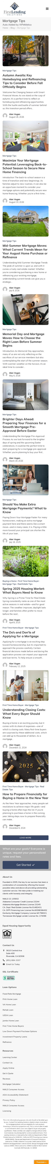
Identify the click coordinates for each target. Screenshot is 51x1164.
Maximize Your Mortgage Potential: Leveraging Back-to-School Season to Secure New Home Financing (25, 166)
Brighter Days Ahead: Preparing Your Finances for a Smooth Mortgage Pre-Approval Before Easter (24, 425)
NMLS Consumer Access (13, 1089)
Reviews (6, 1079)
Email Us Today (13, 964)
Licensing (7, 1111)
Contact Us (7, 1062)
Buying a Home (9, 581)
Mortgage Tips (9, 70)
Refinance (7, 1042)
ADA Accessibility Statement (15, 1095)
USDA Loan (8, 1015)
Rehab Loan (8, 1010)
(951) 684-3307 (13, 960)
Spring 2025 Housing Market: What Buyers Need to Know (23, 590)
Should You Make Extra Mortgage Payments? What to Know (24, 508)
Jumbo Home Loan (11, 1020)
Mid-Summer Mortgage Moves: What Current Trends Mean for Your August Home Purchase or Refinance (25, 251)
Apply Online (8, 1068)
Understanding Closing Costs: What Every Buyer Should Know (24, 713)
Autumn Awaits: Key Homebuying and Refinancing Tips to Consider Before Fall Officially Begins (24, 81)
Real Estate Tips (25, 584)
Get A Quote (8, 1073)
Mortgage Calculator (11, 1084)
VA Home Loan (9, 1004)
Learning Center (10, 1057)
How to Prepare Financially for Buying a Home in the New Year (25, 796)
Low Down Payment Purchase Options (20, 1031)
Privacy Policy (9, 1100)
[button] (47, 9)
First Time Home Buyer (28, 581)
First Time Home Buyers (13, 1026)
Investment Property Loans (15, 1036)
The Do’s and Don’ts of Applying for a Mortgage (21, 634)
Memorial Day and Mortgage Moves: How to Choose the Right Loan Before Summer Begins (23, 339)
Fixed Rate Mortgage (12, 994)
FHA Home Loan (10, 999)
